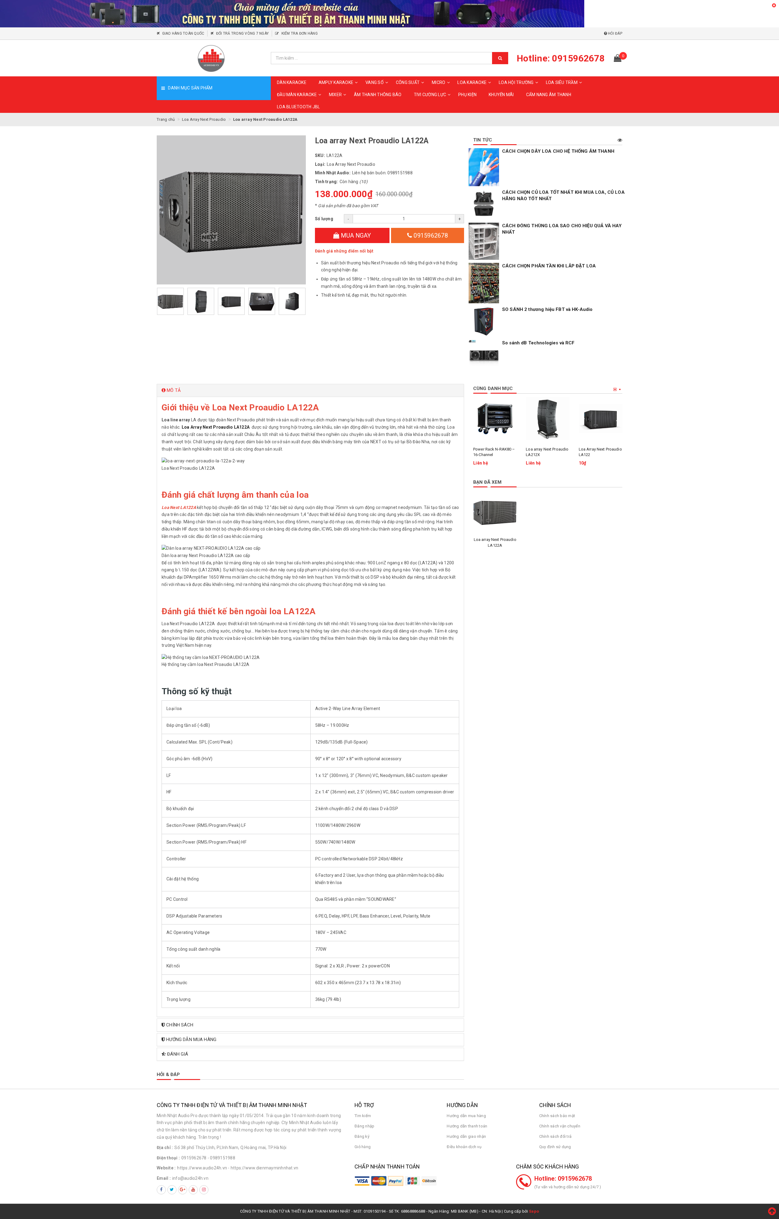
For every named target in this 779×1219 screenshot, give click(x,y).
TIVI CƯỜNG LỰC (430, 94)
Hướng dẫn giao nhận (466, 1136)
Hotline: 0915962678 (563, 1178)
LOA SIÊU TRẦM (562, 82)
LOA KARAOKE (472, 82)
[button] (310, 390)
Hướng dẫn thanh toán (467, 1126)
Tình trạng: (326, 181)
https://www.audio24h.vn (202, 1167)
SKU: (320, 155)
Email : (164, 1178)
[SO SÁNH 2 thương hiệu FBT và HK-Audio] (484, 321)
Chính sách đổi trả (555, 1136)
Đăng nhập (364, 1126)
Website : (166, 1167)
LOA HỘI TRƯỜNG (516, 82)
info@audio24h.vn (190, 1178)
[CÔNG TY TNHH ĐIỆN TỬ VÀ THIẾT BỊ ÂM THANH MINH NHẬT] (211, 58)
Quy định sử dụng (555, 1146)
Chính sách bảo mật (557, 1115)
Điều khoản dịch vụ (464, 1146)
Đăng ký (362, 1136)
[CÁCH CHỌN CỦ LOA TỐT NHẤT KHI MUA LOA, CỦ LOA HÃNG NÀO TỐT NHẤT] (484, 204)
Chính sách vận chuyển (559, 1126)
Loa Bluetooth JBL (298, 106)
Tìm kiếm (363, 1115)
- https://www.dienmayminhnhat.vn (263, 1167)
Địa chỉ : (165, 1147)
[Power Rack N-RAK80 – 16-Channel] (495, 418)
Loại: (320, 164)
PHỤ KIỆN (467, 94)
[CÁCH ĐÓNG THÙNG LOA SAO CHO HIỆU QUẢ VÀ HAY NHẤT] (484, 241)
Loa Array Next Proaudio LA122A (216, 427)
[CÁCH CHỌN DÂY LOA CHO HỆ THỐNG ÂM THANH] (484, 167)
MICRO (438, 82)
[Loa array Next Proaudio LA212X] (547, 418)
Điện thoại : (168, 1157)
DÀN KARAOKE (291, 82)
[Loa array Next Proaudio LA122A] (495, 512)
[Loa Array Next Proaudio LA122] (600, 418)
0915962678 (430, 235)
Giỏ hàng (363, 1146)
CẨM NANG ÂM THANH (548, 94)
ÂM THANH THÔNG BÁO (378, 94)
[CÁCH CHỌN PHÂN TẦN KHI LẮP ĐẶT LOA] (484, 283)
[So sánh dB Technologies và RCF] (484, 355)
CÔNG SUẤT (408, 82)
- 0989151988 (221, 1157)
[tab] (310, 390)
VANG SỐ (374, 82)
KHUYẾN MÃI (501, 94)
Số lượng (324, 218)
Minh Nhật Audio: (333, 172)
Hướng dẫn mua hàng (466, 1115)
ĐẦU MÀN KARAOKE (297, 94)
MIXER (335, 94)
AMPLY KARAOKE (336, 82)
